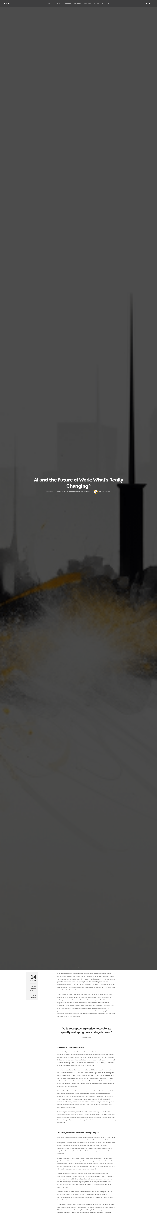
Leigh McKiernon (106, 491)
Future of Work (74, 491)
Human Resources (84, 491)
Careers (65, 491)
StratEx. (7, 3)
